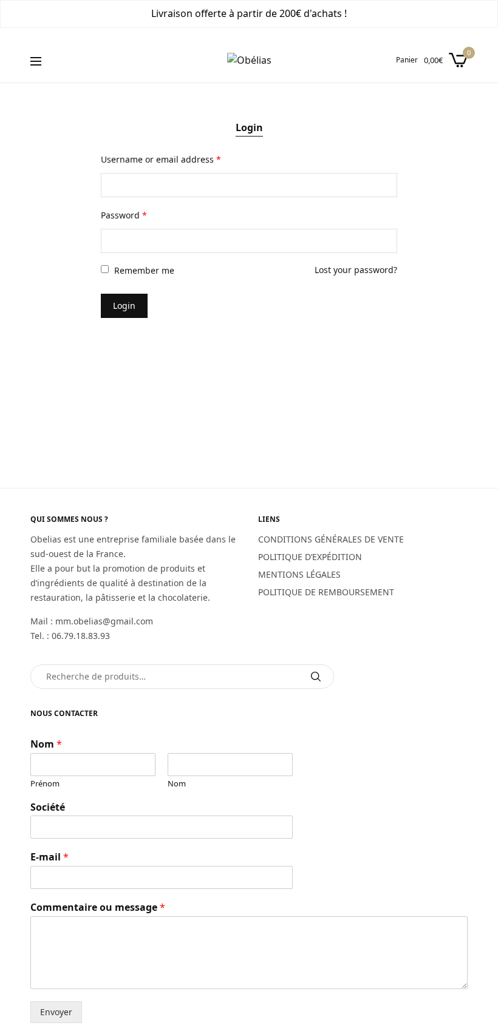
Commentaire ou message (97, 907)
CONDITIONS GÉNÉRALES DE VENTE (331, 539)
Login (249, 127)
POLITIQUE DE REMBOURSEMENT (326, 592)
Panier (407, 60)
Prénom (45, 784)
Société (47, 807)
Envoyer (56, 1012)
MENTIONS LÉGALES (299, 574)
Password (124, 215)
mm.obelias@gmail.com (104, 621)
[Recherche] (315, 676)
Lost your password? (356, 269)
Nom (46, 744)
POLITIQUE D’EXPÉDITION (310, 557)
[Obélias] (249, 60)
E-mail (49, 857)
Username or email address (161, 159)
